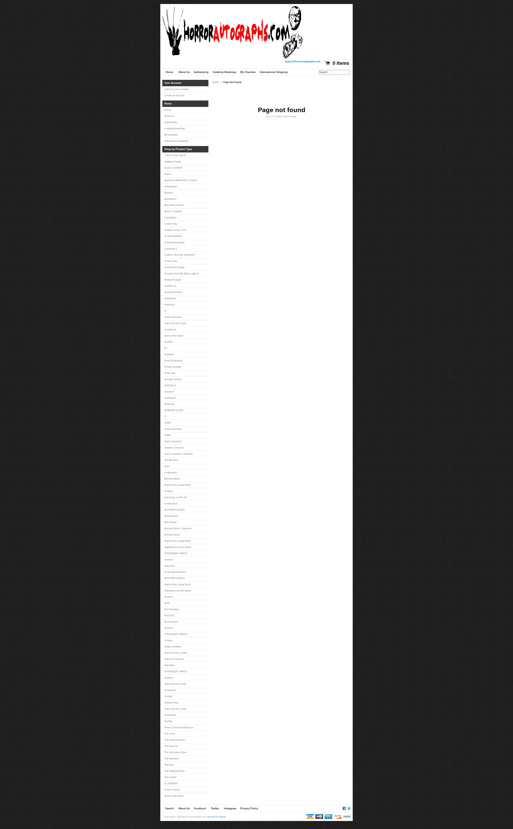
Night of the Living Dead (177, 485)
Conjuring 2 (170, 248)
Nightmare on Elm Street (177, 547)
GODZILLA (170, 286)
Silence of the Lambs (175, 652)
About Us (169, 116)
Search (169, 808)
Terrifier (168, 696)
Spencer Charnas (174, 659)
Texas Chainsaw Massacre (179, 727)
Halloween (170, 298)
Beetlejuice (170, 199)
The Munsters (171, 758)
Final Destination (173, 360)
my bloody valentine (175, 572)
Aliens (167, 174)
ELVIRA (168, 342)
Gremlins (169, 391)
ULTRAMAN (171, 783)
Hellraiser (169, 304)
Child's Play (170, 223)
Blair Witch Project (174, 205)
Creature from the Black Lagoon (181, 273)
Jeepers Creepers (174, 447)
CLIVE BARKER (173, 236)
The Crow (169, 733)
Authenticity (170, 122)
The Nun (169, 764)
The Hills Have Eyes (175, 752)
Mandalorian (171, 516)
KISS (167, 466)
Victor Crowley (172, 789)
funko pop (169, 373)
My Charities (171, 134)
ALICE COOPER (173, 167)
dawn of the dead (173, 335)
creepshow (170, 329)
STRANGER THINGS (175, 553)
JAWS (167, 422)
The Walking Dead (174, 771)
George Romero (173, 292)
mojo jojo (169, 565)
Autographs (170, 186)
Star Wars (169, 665)
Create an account (174, 95)
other (167, 603)
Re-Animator (171, 621)
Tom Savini (170, 777)
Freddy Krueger (172, 279)
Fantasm (169, 354)
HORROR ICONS (173, 410)
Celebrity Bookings (174, 128)
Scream (168, 491)
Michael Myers (172, 478)
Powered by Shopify (216, 816)
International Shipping (176, 141)
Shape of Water (172, 646)
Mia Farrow (170, 522)
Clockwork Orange (174, 242)
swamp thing (171, 702)
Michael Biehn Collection (178, 528)
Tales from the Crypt (175, 323)
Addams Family (172, 161)
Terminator (170, 690)
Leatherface (170, 472)
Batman (168, 192)
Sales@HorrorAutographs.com (302, 61)
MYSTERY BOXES (174, 509)
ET (165, 348)
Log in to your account (176, 89)
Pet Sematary (171, 609)
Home (167, 110)
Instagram (230, 808)
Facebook (200, 808)
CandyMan (170, 217)
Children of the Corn (175, 230)
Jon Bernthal (171, 460)
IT (165, 310)
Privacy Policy (249, 808)
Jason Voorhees (173, 317)
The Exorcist (171, 746)
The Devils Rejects (174, 740)
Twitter (215, 808)
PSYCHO (169, 615)
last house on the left (175, 497)
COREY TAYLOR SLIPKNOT (179, 255)
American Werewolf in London (180, 180)
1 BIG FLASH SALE (175, 155)
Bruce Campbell (173, 211)
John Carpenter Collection (178, 454)
